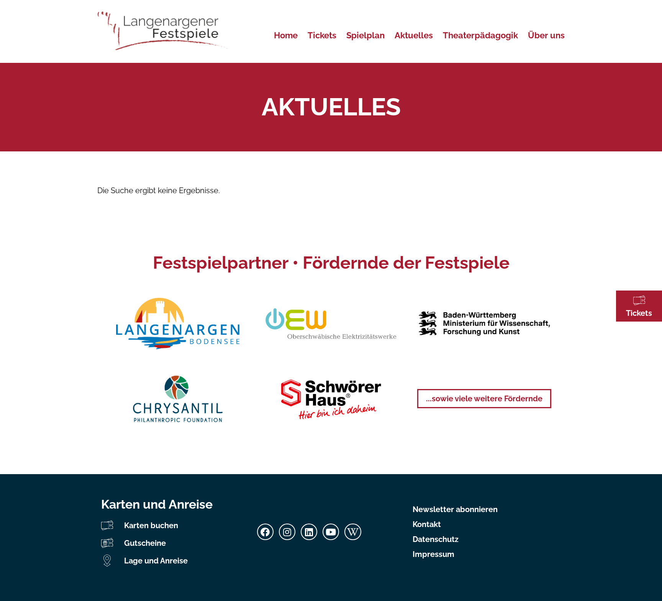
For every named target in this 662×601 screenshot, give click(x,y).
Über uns (546, 35)
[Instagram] (287, 532)
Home (286, 35)
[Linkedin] (309, 532)
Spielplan (365, 35)
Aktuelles (414, 35)
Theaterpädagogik (480, 35)
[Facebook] (265, 532)
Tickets (639, 313)
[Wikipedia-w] (352, 532)
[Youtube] (331, 532)
